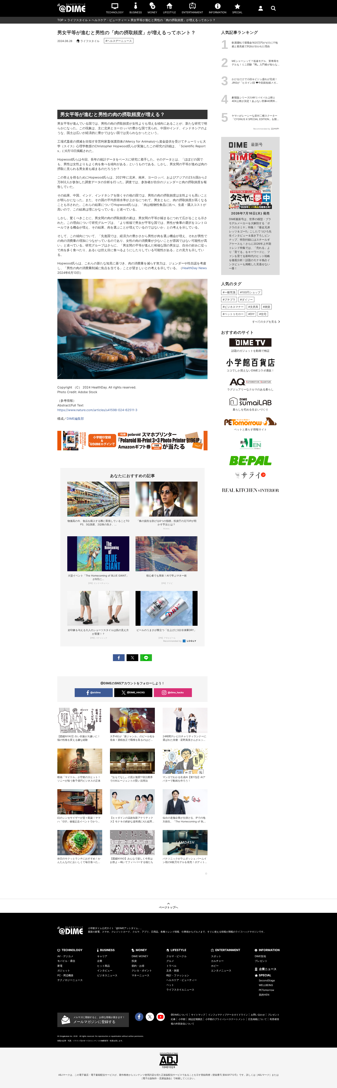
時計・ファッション (177, 975)
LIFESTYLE (178, 950)
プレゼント (261, 960)
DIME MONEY (140, 956)
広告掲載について (257, 1019)
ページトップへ (168, 907)
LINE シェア (146, 657)
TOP (60, 20)
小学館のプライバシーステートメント (225, 1019)
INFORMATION (269, 950)
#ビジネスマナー (233, 306)
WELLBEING (266, 985)
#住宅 (262, 314)
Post (132, 657)
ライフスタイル (77, 20)
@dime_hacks (176, 692)
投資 (134, 960)
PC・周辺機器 (65, 975)
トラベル (171, 965)
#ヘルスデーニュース (119, 40)
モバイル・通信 (66, 960)
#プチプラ (229, 299)
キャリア (102, 956)
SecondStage (267, 980)
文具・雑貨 (172, 970)
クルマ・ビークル (176, 956)
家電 (59, 965)
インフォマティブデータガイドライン (228, 1014)
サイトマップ (198, 1014)
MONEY (141, 950)
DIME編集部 (75, 418)
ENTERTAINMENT (227, 950)
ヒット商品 (103, 965)
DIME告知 (260, 956)
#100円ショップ (250, 292)
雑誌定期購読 (195, 1019)
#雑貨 (266, 306)
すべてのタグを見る (264, 321)
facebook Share (119, 657)
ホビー (215, 965)
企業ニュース (268, 969)
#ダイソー (246, 299)
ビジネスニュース (107, 975)
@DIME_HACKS (136, 692)
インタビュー (104, 970)
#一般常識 (229, 292)
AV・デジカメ (65, 956)
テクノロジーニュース (70, 980)
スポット (216, 956)
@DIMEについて (179, 1014)
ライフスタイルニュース (180, 989)
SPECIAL (265, 975)
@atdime (95, 692)
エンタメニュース (221, 970)
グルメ (170, 960)
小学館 (181, 1019)
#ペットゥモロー (233, 314)
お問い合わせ (258, 1014)
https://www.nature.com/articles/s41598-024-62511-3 (97, 410)
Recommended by (172, 641)
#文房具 (253, 306)
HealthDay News (194, 268)
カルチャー (217, 960)
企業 (99, 960)
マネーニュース (140, 975)
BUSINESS (107, 950)
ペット (170, 984)
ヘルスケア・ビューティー (109, 20)
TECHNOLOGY (72, 950)
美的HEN (264, 994)
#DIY (251, 314)
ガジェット (63, 970)
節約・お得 (138, 965)
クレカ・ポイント (142, 970)
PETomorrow (266, 990)
